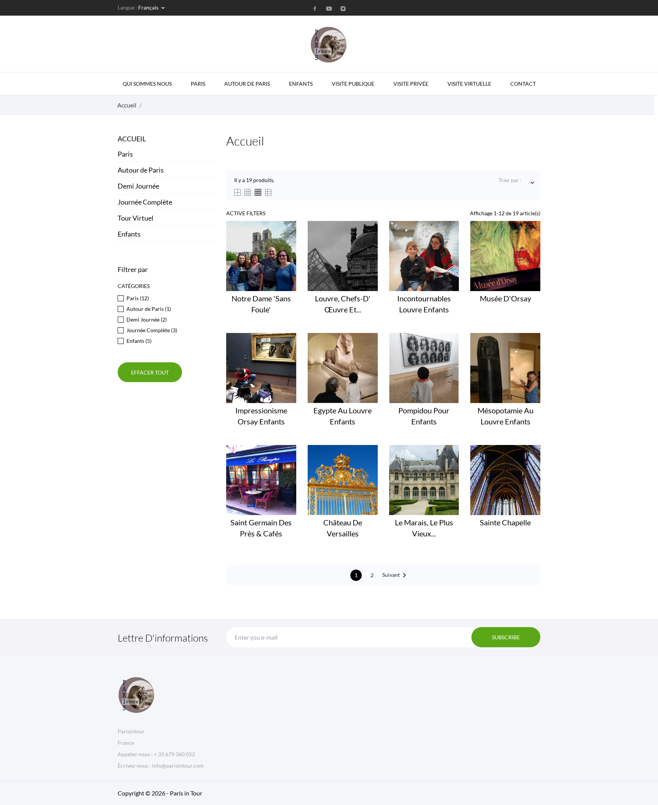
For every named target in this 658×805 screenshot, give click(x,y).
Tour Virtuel (135, 218)
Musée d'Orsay (505, 298)
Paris (198, 83)
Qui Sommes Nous (147, 83)
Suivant (395, 575)
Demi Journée (138, 186)
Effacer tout (150, 372)
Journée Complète (145, 202)
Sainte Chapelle (505, 522)
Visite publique (353, 83)
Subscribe (506, 637)
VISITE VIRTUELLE (469, 83)
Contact (523, 83)
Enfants (129, 234)
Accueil (132, 138)
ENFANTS (301, 83)
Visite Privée (410, 83)
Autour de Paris (247, 83)
